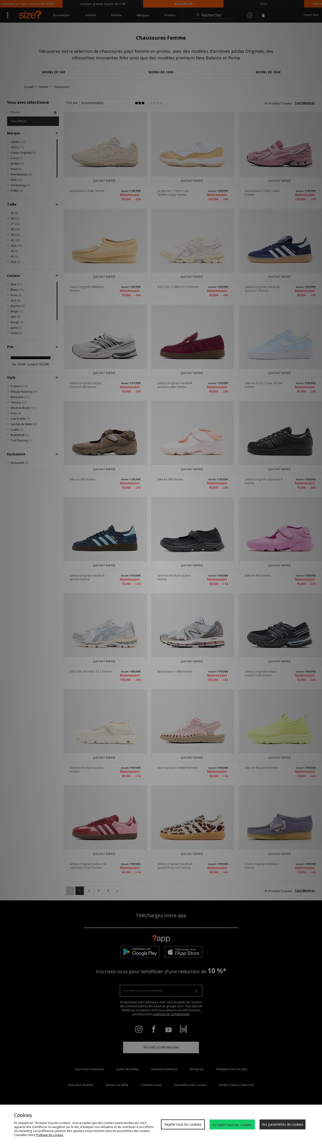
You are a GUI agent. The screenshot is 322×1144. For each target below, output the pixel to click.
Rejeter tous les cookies (183, 1124)
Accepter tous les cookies (232, 1125)
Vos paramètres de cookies (282, 1124)
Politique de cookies (49, 1135)
